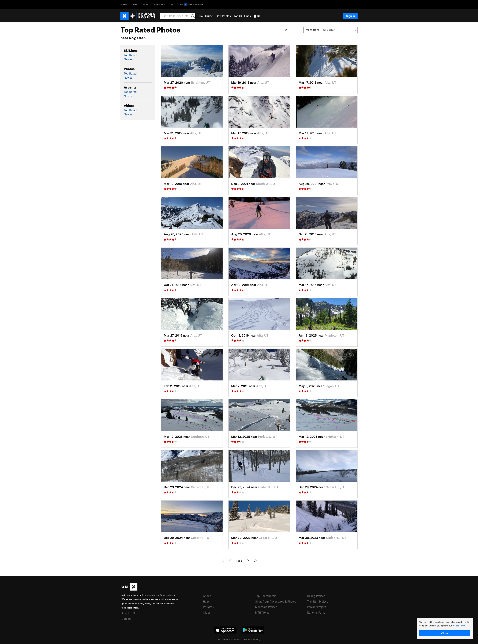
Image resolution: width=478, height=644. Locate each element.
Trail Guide (206, 16)
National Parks (316, 612)
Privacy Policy (458, 626)
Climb (124, 4)
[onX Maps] (129, 589)
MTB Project (262, 612)
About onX (128, 613)
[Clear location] (355, 30)
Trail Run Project (317, 601)
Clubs (206, 612)
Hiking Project (316, 595)
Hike (146, 4)
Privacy (256, 639)
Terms (247, 639)
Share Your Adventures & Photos (275, 601)
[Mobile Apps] (257, 16)
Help (206, 601)
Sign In (350, 16)
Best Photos (223, 16)
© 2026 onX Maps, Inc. (229, 639)
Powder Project (316, 607)
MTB (135, 4)
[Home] (139, 16)
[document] (444, 628)
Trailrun (159, 4)
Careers (126, 618)
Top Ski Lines (242, 16)
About (207, 595)
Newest (128, 59)
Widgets (208, 607)
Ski (173, 4)
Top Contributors (265, 595)
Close (444, 633)
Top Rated (130, 55)
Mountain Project (266, 607)
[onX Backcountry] (192, 5)
